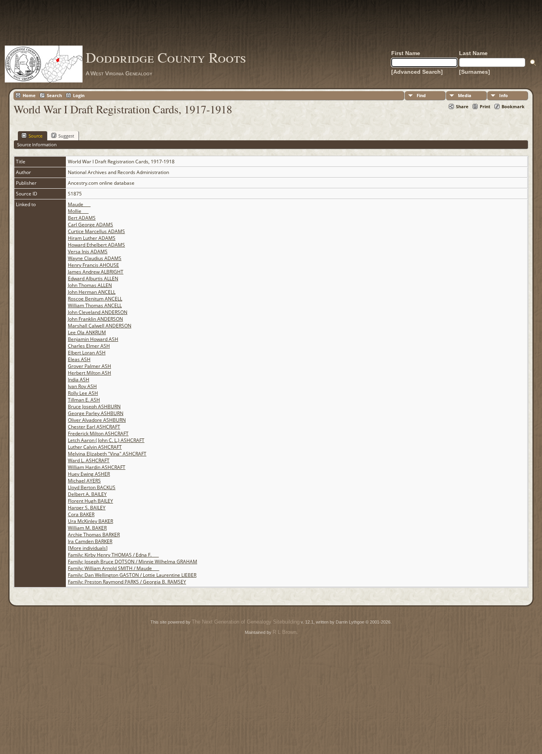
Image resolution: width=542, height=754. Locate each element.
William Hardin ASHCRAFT (96, 467)
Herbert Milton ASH (89, 372)
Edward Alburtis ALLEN (93, 278)
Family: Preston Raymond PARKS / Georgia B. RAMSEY (127, 581)
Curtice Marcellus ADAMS (96, 231)
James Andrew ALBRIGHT (95, 271)
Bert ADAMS (82, 217)
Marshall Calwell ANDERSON (99, 325)
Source (35, 136)
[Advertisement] (271, 22)
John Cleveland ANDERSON (97, 312)
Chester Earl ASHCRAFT (94, 426)
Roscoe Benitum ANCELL (95, 298)
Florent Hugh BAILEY (90, 501)
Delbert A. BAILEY (87, 494)
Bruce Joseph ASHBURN (94, 406)
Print (485, 106)
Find (421, 95)
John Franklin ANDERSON (95, 319)
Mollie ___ (78, 211)
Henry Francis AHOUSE (93, 265)
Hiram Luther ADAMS (91, 238)
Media (464, 95)
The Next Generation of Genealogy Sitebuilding (246, 622)
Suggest (66, 136)
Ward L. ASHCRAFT (89, 460)
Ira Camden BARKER (90, 541)
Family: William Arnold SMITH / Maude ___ (113, 568)
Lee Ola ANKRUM (87, 332)
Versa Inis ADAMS (88, 251)
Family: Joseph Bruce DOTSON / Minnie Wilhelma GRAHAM (132, 561)
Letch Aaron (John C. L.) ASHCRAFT (106, 440)
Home (29, 95)
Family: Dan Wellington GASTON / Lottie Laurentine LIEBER (132, 575)
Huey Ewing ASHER (89, 474)
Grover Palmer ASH (89, 366)
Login (79, 95)
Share (462, 106)
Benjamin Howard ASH (93, 339)
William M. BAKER (87, 527)
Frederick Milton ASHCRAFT (98, 433)
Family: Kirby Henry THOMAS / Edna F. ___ (113, 554)
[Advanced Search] (417, 72)
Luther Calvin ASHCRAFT (95, 447)
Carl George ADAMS (90, 224)
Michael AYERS (84, 480)
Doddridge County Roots (166, 57)
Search (54, 95)
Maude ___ (79, 204)
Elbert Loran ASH (87, 352)
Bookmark (513, 106)
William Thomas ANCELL (95, 305)
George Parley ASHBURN (95, 413)
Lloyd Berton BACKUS (91, 487)
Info (503, 95)
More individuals (87, 548)
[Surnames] (474, 72)
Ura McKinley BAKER (90, 521)
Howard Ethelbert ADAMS (96, 244)
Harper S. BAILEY (87, 507)
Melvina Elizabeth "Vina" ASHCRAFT (107, 453)
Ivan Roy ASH (82, 386)
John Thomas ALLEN (90, 285)
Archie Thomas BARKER (94, 534)
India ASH (78, 379)
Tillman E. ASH (84, 399)
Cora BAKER (81, 514)
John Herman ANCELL (91, 292)
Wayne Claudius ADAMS (94, 258)
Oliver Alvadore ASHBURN (97, 420)
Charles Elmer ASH (89, 346)
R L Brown (284, 632)
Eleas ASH (79, 359)
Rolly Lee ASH (83, 393)
